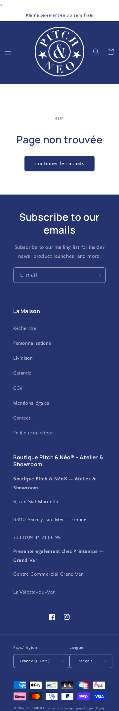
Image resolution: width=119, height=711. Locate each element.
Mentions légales (31, 403)
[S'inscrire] (98, 275)
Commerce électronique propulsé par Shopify (73, 708)
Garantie (22, 373)
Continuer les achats (59, 163)
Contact (21, 418)
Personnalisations (32, 343)
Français (84, 661)
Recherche (24, 328)
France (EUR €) (35, 661)
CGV (18, 388)
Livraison (23, 358)
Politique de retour (33, 433)
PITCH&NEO (34, 708)
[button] (8, 51)
